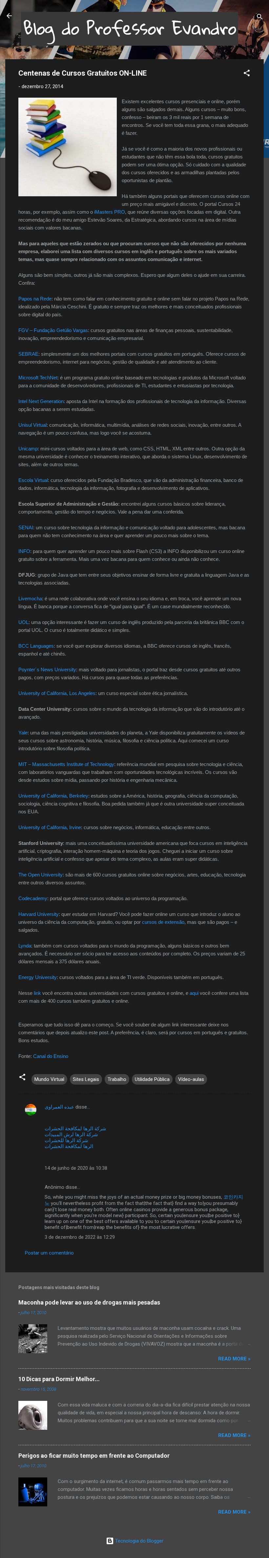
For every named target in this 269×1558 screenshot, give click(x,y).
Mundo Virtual (49, 1079)
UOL (23, 622)
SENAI (25, 527)
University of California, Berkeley (53, 796)
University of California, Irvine (49, 827)
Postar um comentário (49, 1253)
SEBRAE (28, 354)
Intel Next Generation (41, 401)
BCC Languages (36, 646)
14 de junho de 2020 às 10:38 (76, 1168)
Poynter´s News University (47, 669)
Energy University (37, 977)
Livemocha (30, 598)
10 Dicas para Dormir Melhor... (59, 1379)
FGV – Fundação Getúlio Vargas (53, 330)
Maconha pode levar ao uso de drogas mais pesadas (89, 1302)
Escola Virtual (33, 480)
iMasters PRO (109, 212)
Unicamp (28, 448)
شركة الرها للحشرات (66, 1140)
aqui (194, 993)
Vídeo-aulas (191, 1079)
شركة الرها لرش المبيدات (71, 1135)
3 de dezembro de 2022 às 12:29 (80, 1237)
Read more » (234, 1359)
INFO (24, 551)
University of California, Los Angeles (56, 693)
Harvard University (38, 914)
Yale (23, 732)
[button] (247, 74)
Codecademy (32, 898)
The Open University (40, 874)
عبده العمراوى (59, 1107)
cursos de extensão (163, 922)
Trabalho (117, 1079)
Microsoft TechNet (37, 377)
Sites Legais (86, 1079)
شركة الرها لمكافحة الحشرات (75, 1129)
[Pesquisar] (260, 18)
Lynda (24, 945)
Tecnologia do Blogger (138, 1541)
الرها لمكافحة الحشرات (69, 1146)
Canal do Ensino (50, 1056)
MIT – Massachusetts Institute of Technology (66, 764)
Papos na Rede (35, 298)
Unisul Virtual (32, 425)
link (37, 993)
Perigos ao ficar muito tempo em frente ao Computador (94, 1455)
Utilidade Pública (152, 1079)
